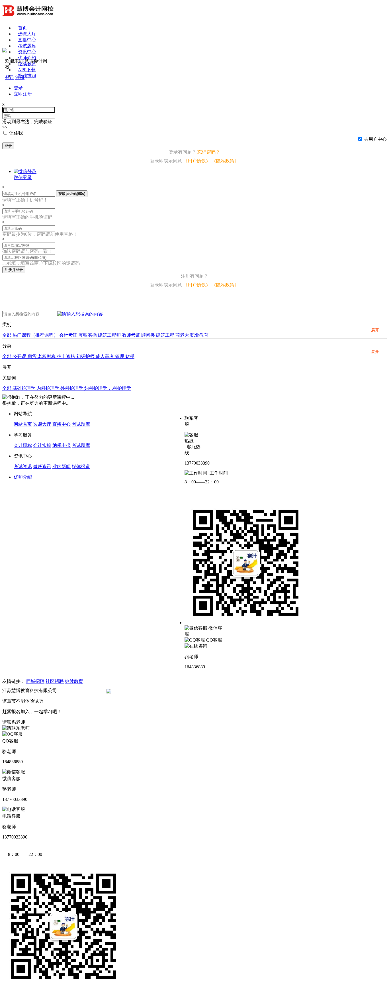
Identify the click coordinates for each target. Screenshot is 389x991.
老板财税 (47, 356)
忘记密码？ (208, 152)
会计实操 (42, 445)
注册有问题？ (194, 276)
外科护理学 (72, 388)
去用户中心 (375, 139)
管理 (120, 356)
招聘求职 (27, 75)
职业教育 (199, 335)
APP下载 (27, 69)
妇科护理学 (96, 388)
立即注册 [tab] (23, 93)
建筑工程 (165, 335)
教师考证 (131, 335)
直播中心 (27, 39)
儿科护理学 (119, 388)
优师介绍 (27, 57)
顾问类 (148, 335)
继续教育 (74, 681)
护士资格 (66, 356)
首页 (22, 27)
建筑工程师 (110, 335)
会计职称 (23, 445)
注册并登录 (14, 270)
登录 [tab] (18, 88)
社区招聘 (55, 681)
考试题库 (27, 45)
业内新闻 (61, 466)
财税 (129, 356)
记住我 (16, 133)
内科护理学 (48, 388)
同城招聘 (35, 681)
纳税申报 (61, 445)
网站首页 (23, 424)
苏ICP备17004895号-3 (79, 690)
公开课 (20, 356)
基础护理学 (24, 388)
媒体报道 (81, 466)
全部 (7, 335)
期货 (32, 356)
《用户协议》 (196, 160)
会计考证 (69, 335)
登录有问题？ (182, 152)
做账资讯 (42, 466)
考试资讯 (23, 466)
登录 (8, 146)
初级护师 (86, 356)
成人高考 (105, 356)
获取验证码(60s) (71, 194)
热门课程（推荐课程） (36, 335)
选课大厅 (27, 33)
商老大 (182, 335)
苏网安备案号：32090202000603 (143, 690)
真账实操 (88, 335)
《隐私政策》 (225, 160)
